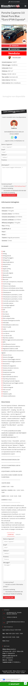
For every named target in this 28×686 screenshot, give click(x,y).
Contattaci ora (8, 597)
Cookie (23, 672)
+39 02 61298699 (14, 134)
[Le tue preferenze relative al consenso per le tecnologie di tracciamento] (25, 683)
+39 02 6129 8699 (15, 1)
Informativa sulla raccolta (6, 681)
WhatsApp (14, 684)
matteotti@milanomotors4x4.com (16, 622)
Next (25, 97)
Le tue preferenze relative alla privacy (12, 679)
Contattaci (15, 49)
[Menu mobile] (25, 5)
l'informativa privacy (19, 186)
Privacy (18, 672)
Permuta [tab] (18, 534)
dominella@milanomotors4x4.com (14, 132)
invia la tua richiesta (9, 195)
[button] (24, 26)
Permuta (15, 46)
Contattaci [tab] (11, 534)
